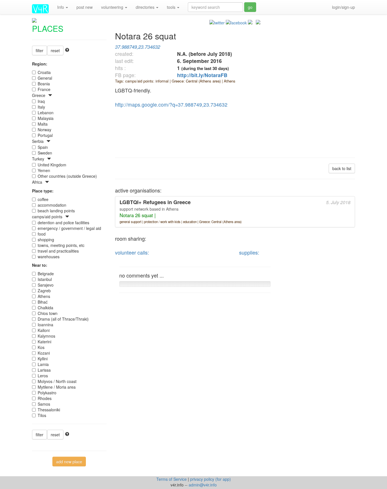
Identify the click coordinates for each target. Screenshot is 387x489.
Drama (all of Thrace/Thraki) (63, 319)
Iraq (41, 101)
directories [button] (146, 7)
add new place (69, 461)
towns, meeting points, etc (61, 245)
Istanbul (45, 279)
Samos (44, 404)
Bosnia (44, 83)
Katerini (44, 341)
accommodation (52, 205)
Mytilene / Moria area (57, 387)
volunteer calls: (132, 252)
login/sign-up (343, 7)
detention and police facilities (63, 222)
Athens (44, 296)
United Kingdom (52, 165)
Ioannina (45, 324)
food (42, 234)
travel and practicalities (58, 251)
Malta (43, 124)
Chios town (48, 313)
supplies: (249, 252)
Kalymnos (46, 336)
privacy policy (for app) (210, 479)
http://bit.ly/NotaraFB (202, 75)
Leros (43, 375)
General (45, 78)
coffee (43, 199)
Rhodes (45, 398)
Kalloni (44, 330)
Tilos (42, 415)
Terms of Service (172, 479)
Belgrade (46, 273)
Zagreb (44, 290)
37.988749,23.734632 (137, 46)
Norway (44, 129)
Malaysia (46, 118)
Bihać (43, 302)
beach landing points (56, 210)
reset (55, 50)
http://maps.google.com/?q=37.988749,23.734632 (171, 104)
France (44, 89)
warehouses (48, 256)
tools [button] (172, 7)
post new (84, 7)
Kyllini (43, 358)
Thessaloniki (49, 409)
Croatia (44, 72)
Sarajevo (46, 285)
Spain (43, 147)
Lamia (43, 364)
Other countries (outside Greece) (67, 176)
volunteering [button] (112, 7)
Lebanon (46, 112)
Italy (41, 107)
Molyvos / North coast (57, 381)
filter (39, 50)
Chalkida (45, 307)
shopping (46, 239)
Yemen (44, 170)
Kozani (44, 353)
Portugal (45, 135)
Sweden (45, 153)
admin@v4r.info (203, 485)
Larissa (44, 370)
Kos (41, 347)
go (250, 7)
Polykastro (47, 392)
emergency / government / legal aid (69, 228)
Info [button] (61, 7)
